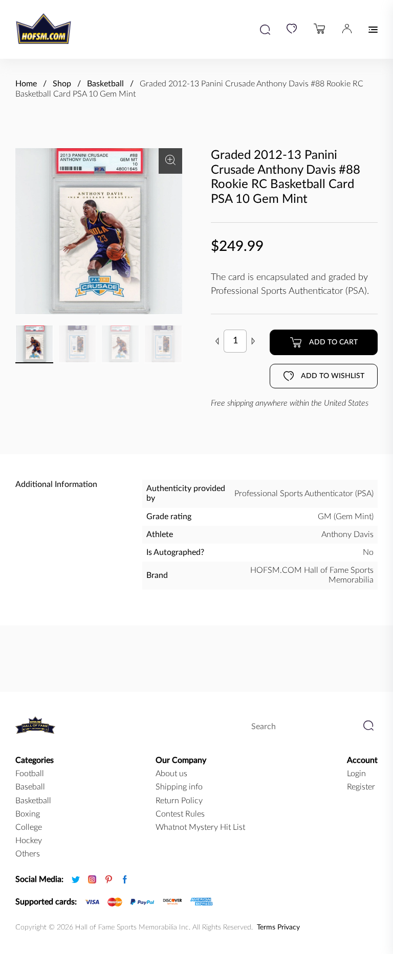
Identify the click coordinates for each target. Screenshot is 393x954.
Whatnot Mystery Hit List (200, 827)
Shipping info (179, 787)
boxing (27, 814)
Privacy (288, 927)
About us (171, 774)
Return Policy (179, 801)
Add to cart (333, 342)
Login (356, 774)
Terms (266, 927)
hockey (28, 840)
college (28, 827)
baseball (30, 787)
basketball (33, 801)
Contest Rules (180, 814)
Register (361, 787)
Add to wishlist (332, 376)
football (29, 774)
